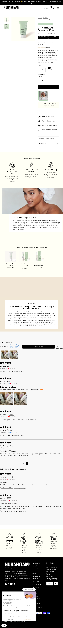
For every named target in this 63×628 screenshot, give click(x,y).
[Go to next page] (39, 463)
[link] (6, 584)
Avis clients (36, 581)
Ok (55, 583)
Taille (39, 65)
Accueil (40, 17)
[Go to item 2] (14, 355)
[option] (47, 8)
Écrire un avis (38, 347)
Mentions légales (37, 608)
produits (45, 17)
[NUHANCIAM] (11, 8)
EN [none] (47, 8)
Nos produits (36, 569)
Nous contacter (37, 584)
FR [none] (44, 8)
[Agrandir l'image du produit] (23, 29)
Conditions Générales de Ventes (36, 598)
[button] (58, 8)
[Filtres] (57, 347)
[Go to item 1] (5, 355)
